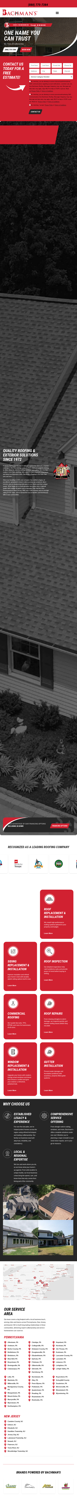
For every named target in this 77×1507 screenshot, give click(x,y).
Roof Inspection (56, 961)
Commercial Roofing (16, 1015)
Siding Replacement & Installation (18, 965)
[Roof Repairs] (49, 1003)
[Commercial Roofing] (13, 1003)
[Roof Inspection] (49, 951)
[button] (57, 13)
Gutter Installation (53, 1064)
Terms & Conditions (47, 91)
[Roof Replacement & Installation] (49, 899)
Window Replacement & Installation (18, 1065)
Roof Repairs (53, 1013)
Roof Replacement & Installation (55, 913)
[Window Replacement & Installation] (13, 1051)
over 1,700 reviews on (21, 25)
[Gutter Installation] (49, 1051)
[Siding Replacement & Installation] (13, 951)
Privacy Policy (35, 91)
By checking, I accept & (48, 105)
